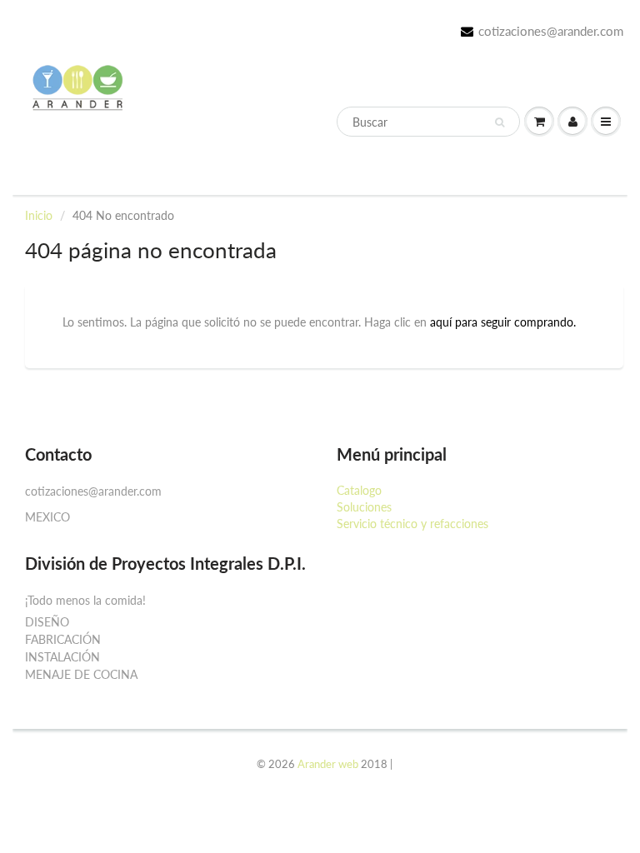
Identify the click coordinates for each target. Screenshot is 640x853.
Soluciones (364, 507)
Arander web (328, 764)
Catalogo (359, 490)
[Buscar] (499, 122)
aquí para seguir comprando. (503, 322)
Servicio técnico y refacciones (412, 523)
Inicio (38, 215)
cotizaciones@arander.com (550, 30)
